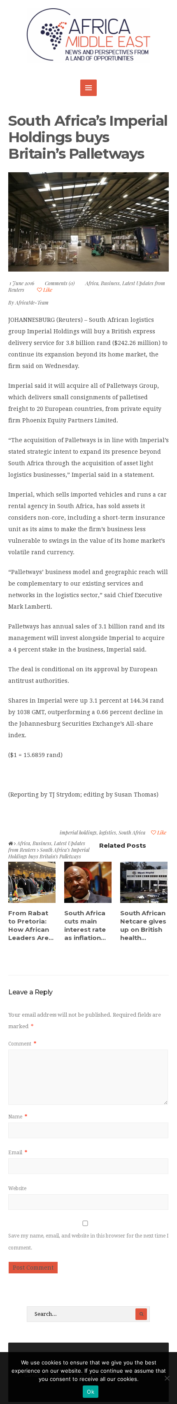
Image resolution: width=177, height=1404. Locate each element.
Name (17, 1117)
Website (17, 1188)
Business (110, 283)
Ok (90, 1391)
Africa (91, 283)
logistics (107, 832)
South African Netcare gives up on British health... (143, 925)
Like (47, 289)
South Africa (132, 832)
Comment (22, 1044)
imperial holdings (78, 832)
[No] (167, 1378)
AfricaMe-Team (32, 302)
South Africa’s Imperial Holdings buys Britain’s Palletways (88, 137)
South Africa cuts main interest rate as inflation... (85, 925)
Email (17, 1153)
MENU (88, 88)
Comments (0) (60, 283)
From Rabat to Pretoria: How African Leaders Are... (31, 925)
